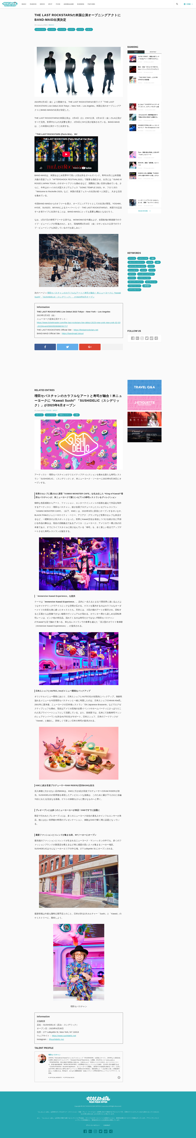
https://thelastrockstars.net (86, 330)
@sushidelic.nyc (56, 1039)
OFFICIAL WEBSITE (55, 1077)
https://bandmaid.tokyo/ (73, 333)
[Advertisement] (78, 39)
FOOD (49, 410)
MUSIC (51, 25)
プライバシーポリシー (93, 1125)
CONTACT (107, 1125)
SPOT (55, 410)
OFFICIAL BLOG (69, 1077)
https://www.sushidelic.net (64, 1036)
